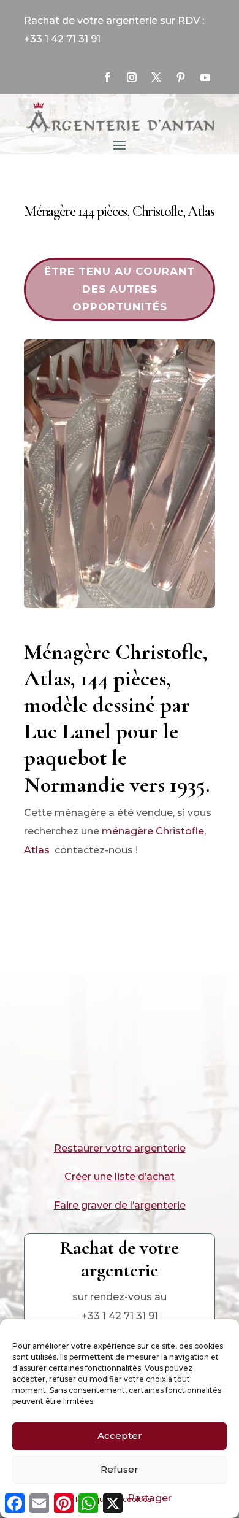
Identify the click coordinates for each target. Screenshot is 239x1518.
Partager (149, 1498)
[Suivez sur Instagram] (132, 77)
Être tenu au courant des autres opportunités (119, 289)
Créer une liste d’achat (119, 1176)
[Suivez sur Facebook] (107, 77)
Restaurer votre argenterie (120, 1148)
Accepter (119, 1435)
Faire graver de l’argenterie (120, 1205)
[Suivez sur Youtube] (205, 77)
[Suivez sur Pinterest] (181, 77)
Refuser (119, 1469)
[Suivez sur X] (156, 77)
